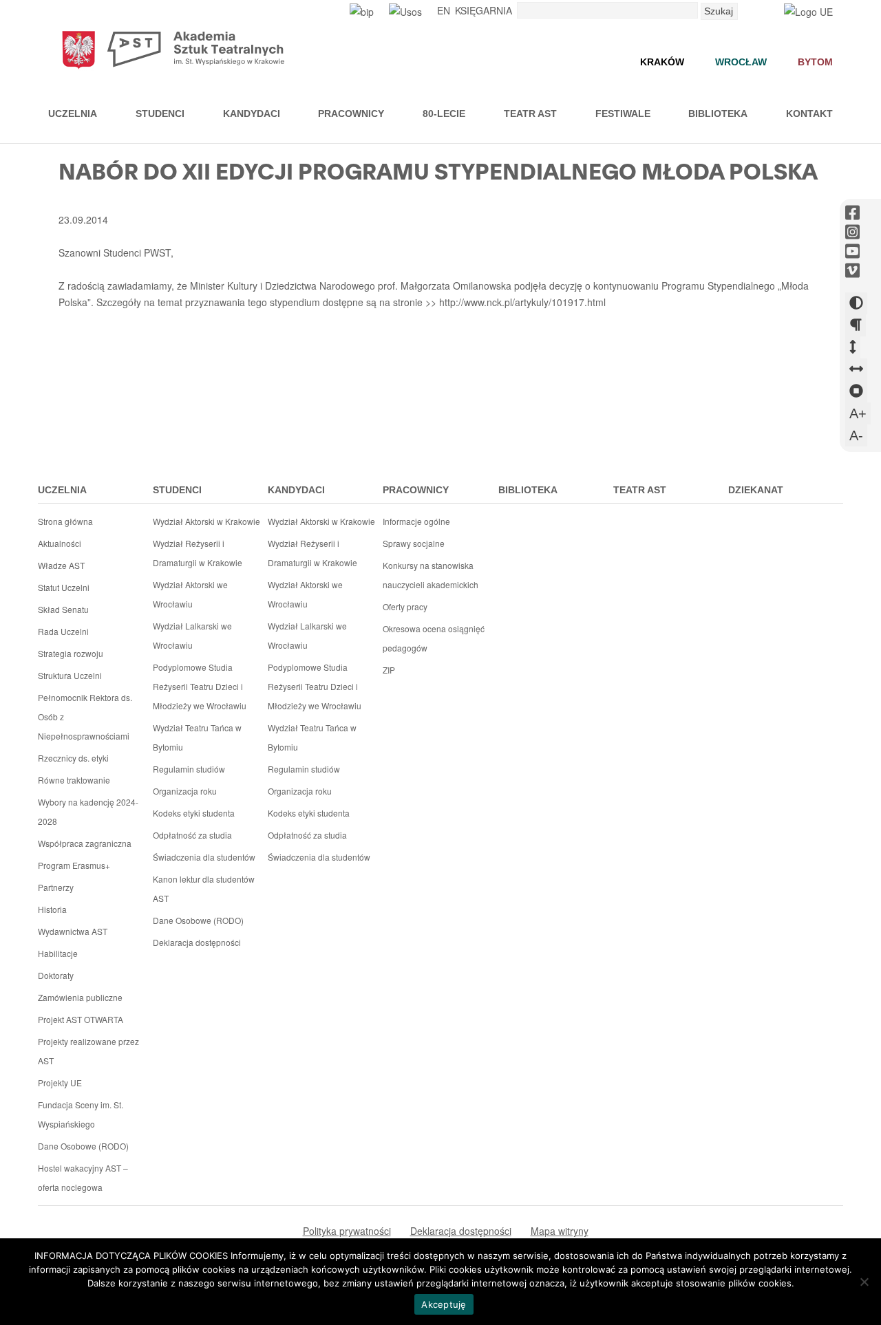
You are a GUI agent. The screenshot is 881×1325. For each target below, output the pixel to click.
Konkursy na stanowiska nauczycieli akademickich (430, 574)
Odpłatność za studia (192, 835)
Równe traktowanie (74, 780)
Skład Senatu (63, 609)
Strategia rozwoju (70, 653)
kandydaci (296, 489)
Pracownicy (351, 113)
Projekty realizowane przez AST (88, 1050)
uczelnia (62, 489)
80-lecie (444, 113)
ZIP (389, 670)
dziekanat (755, 489)
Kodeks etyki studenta (194, 813)
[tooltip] (852, 213)
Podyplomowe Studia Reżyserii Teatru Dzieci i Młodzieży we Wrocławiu (199, 686)
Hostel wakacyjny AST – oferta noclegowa (83, 1177)
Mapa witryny (559, 1231)
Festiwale (622, 113)
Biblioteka (717, 113)
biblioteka (528, 489)
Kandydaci (251, 113)
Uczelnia (72, 113)
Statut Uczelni (63, 587)
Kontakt (809, 113)
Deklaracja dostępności (197, 942)
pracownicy (416, 489)
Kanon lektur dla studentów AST (204, 888)
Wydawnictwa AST (72, 931)
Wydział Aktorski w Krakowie (206, 521)
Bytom (815, 61)
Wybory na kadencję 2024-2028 (88, 811)
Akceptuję (443, 1304)
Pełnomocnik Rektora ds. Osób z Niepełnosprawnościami (85, 716)
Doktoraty (56, 975)
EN (443, 10)
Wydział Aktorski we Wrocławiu (190, 594)
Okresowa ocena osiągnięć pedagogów (434, 638)
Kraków (662, 61)
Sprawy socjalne (414, 543)
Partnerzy (56, 887)
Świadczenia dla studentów (204, 857)
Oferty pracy (405, 606)
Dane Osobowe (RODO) (83, 1146)
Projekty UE (60, 1082)
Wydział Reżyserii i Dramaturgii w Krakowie (197, 552)
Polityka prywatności (347, 1231)
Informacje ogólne (416, 521)
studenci (177, 489)
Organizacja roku (185, 791)
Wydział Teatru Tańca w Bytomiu (197, 737)
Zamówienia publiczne (80, 997)
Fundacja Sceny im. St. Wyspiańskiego (80, 1114)
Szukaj (718, 11)
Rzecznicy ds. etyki (73, 758)
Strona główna (65, 521)
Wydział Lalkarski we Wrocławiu (192, 635)
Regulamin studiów (189, 769)
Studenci (160, 113)
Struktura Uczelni (70, 675)
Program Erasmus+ (74, 865)
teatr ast (639, 489)
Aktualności (59, 543)
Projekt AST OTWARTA (80, 1019)
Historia (52, 909)
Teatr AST (530, 113)
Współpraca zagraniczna (84, 843)
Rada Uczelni (63, 631)
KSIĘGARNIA (483, 10)
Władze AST (61, 565)
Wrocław (741, 61)
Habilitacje (58, 953)
